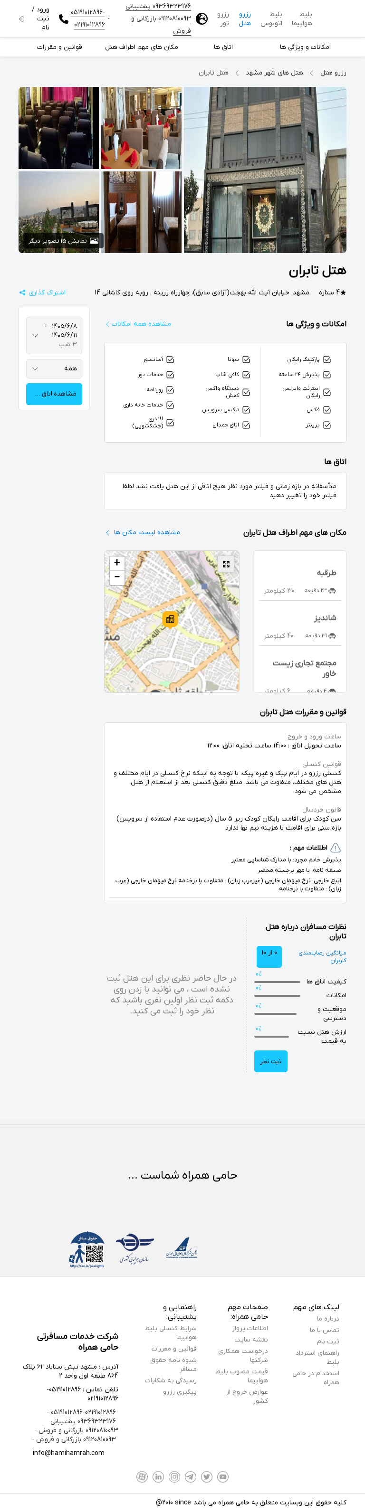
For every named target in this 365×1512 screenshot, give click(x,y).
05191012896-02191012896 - (81, 1412)
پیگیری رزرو (180, 1392)
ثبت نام (328, 1341)
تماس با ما (324, 1330)
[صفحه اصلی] (334, 19)
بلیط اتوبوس (271, 19)
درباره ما (328, 1318)
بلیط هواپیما (302, 19)
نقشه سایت (251, 1339)
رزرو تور (223, 19)
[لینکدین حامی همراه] (158, 1477)
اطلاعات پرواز (250, 1328)
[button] (170, 620)
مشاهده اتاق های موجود (51, 394)
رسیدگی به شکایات (171, 1380)
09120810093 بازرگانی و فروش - (74, 1439)
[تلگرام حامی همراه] (190, 1477)
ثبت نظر (271, 1062)
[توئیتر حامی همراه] (206, 1477)
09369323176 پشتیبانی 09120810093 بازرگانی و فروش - (76, 1426)
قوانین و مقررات (174, 1348)
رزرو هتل (245, 19)
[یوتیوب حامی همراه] (223, 1477)
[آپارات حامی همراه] (142, 1477)
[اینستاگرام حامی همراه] (174, 1477)
